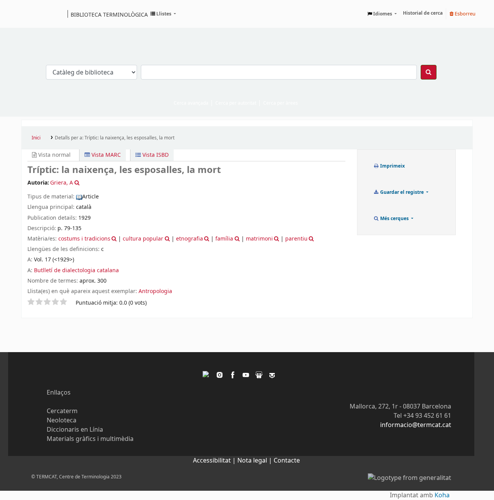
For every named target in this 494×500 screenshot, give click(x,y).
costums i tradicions (84, 239)
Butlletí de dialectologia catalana (76, 270)
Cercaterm (62, 411)
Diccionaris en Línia (75, 429)
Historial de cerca (423, 13)
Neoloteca (61, 420)
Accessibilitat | (215, 460)
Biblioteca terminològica (109, 14)
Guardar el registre (402, 192)
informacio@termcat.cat (415, 425)
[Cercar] (428, 72)
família (224, 239)
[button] (163, 13)
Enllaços (59, 392)
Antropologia (155, 291)
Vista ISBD (155, 155)
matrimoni (259, 239)
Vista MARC (105, 155)
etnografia (189, 239)
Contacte (287, 460)
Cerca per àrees (280, 103)
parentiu (296, 239)
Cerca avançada (191, 103)
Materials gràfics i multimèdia (90, 439)
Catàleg (29, 14)
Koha (442, 495)
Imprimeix (392, 166)
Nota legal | (255, 460)
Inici (36, 137)
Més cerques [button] (394, 218)
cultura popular (143, 239)
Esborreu (464, 13)
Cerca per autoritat (235, 103)
